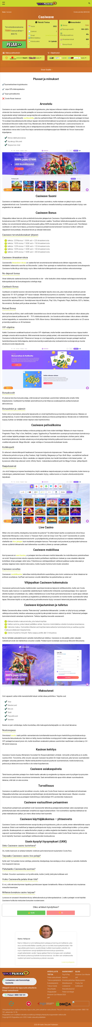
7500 (87, 25)
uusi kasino (21, 555)
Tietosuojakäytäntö (54, 980)
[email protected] (51, 35)
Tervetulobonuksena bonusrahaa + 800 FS (14, 30)
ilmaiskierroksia (19, 263)
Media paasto (80, 980)
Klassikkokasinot (68, 989)
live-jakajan (17, 541)
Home (3, 12)
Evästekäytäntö (52, 983)
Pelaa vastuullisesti (54, 977)
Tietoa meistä (52, 986)
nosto (13, 735)
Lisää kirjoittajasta (68, 962)
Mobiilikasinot (67, 983)
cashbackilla (28, 118)
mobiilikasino (16, 574)
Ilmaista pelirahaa (68, 980)
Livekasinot (66, 986)
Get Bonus (14, 44)
